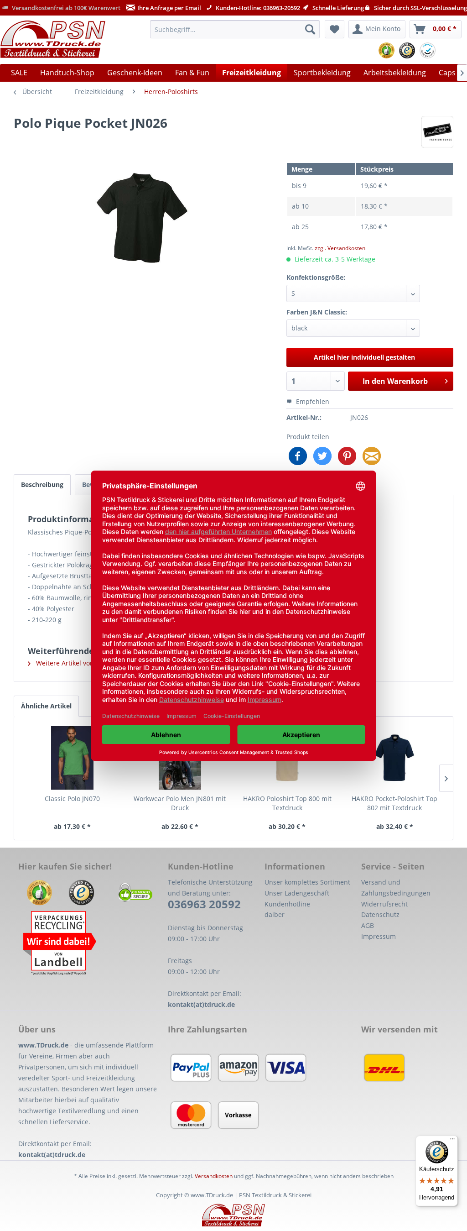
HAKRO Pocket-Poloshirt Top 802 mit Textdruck (394, 803)
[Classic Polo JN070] (72, 758)
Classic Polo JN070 (72, 798)
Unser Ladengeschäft (297, 893)
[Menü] (452, 1141)
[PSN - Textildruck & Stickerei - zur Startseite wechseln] (52, 39)
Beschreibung (42, 484)
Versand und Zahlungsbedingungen (396, 887)
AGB (367, 925)
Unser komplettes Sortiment (307, 882)
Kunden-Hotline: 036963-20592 (257, 8)
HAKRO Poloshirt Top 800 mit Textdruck (287, 803)
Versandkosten (214, 1176)
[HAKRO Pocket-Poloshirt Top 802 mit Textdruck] (395, 758)
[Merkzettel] (334, 29)
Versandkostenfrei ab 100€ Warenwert (65, 8)
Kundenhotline (287, 904)
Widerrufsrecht (384, 904)
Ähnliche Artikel (46, 706)
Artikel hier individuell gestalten (364, 357)
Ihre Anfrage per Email (169, 8)
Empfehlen (311, 401)
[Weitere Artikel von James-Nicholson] (437, 132)
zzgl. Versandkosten (340, 248)
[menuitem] (235, 29)
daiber (275, 914)
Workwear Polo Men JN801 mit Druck (180, 803)
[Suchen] (310, 29)
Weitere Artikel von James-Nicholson (90, 663)
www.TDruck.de (43, 1045)
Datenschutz (380, 914)
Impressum (378, 936)
